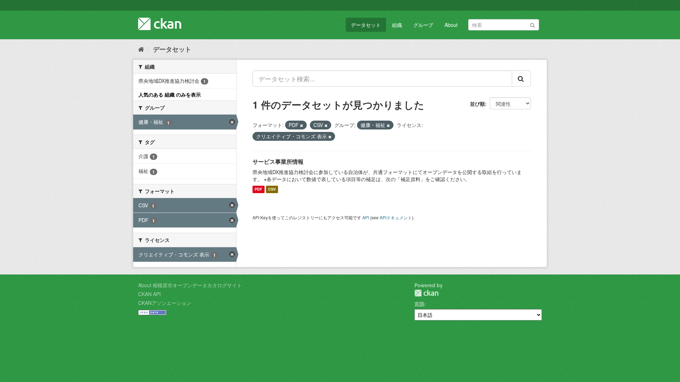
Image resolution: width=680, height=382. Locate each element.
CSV (272, 189)
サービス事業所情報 (278, 161)
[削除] (301, 125)
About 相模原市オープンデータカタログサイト (190, 285)
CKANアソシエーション (164, 302)
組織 (397, 24)
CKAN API (149, 293)
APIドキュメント (396, 217)
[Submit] (532, 24)
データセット (366, 24)
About (451, 24)
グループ (423, 24)
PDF (258, 189)
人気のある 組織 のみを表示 (169, 94)
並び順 (477, 103)
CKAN (426, 293)
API (365, 217)
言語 (419, 303)
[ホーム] (141, 48)
